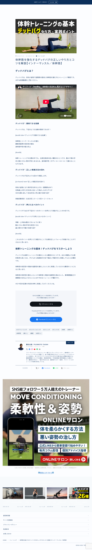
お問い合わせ (7, 533)
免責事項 (6, 529)
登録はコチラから (46, 473)
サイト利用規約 (8, 520)
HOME (5, 540)
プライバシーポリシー (10, 524)
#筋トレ (25, 333)
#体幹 (63, 329)
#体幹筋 (19, 333)
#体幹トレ (70, 329)
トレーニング (41, 56)
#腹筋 (32, 333)
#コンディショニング (35, 329)
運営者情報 (6, 515)
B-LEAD (52, 2)
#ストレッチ (46, 329)
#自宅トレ (39, 333)
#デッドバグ (56, 329)
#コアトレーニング (22, 329)
